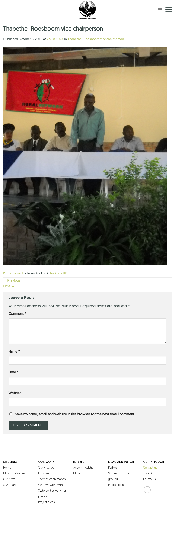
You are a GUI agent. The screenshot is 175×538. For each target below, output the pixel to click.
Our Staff (9, 479)
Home (7, 467)
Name (14, 351)
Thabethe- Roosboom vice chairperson (95, 39)
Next (9, 286)
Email (13, 372)
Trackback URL (59, 273)
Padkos (112, 467)
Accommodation (84, 467)
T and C (148, 473)
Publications (116, 485)
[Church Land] (87, 9)
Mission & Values (14, 473)
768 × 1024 (55, 39)
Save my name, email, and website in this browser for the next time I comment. (75, 414)
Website (15, 393)
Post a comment (13, 273)
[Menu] (159, 9)
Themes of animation (52, 479)
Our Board (10, 485)
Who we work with (50, 485)
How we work (47, 473)
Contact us (150, 467)
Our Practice (46, 467)
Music (77, 473)
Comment (17, 314)
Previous (11, 280)
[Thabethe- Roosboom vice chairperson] (85, 155)
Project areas (46, 502)
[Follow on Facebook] (147, 489)
